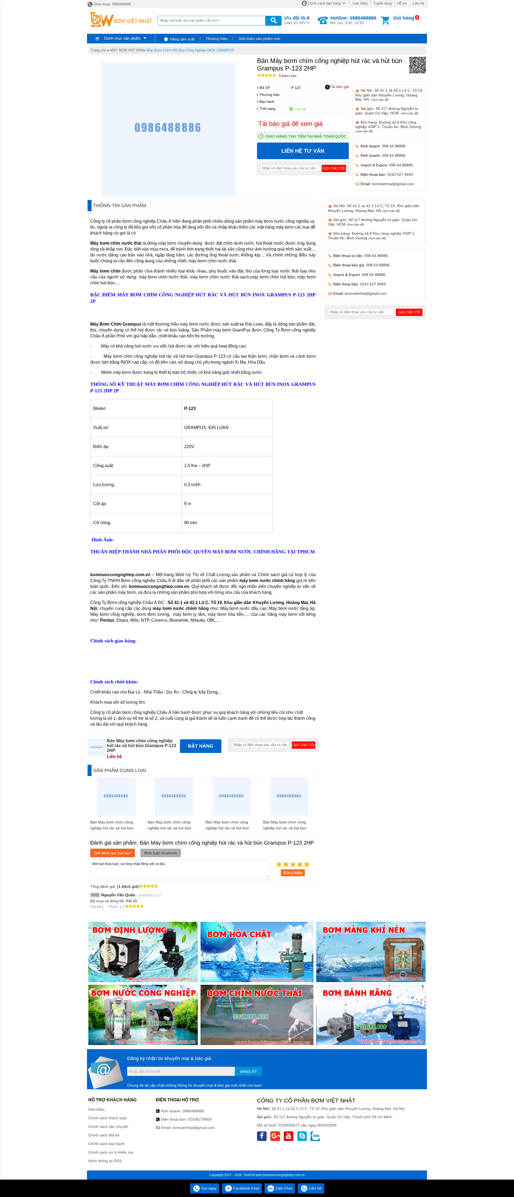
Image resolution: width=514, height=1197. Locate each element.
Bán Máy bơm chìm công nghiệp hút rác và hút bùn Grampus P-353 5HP (285, 828)
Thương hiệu (217, 38)
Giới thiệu (360, 3)
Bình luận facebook (160, 853)
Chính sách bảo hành (106, 1144)
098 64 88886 (394, 146)
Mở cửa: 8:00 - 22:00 (353, 20)
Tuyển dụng (382, 3)
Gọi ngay (208, 1188)
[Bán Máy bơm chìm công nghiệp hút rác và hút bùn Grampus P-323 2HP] (232, 814)
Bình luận (287, 75)
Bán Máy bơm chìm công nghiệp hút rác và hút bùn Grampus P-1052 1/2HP (112, 828)
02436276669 (199, 1119)
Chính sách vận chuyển (108, 1126)
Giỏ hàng (403, 18)
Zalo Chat (283, 1188)
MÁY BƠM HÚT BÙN (126, 50)
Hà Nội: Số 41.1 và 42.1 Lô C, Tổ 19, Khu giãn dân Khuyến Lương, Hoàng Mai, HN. (389, 94)
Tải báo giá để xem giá (290, 123)
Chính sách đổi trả (103, 1135)
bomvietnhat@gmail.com (393, 184)
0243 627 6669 (400, 174)
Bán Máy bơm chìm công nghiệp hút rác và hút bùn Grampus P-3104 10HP (169, 828)
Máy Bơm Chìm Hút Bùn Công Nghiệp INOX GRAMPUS (190, 50)
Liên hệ (418, 3)
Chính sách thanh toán (107, 1118)
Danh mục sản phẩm (122, 38)
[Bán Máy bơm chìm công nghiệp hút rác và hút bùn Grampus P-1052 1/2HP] (116, 814)
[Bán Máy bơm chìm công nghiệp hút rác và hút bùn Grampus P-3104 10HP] (174, 814)
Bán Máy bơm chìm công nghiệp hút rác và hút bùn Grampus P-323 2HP (227, 828)
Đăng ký (248, 1071)
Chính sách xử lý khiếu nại (110, 1152)
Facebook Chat (245, 1188)
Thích (113, 906)
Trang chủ (98, 50)
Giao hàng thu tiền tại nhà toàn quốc (306, 136)
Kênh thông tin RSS (105, 1161)
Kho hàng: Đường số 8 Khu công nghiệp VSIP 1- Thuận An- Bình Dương (388, 126)
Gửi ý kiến (293, 873)
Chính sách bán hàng (324, 3)
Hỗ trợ (402, 3)
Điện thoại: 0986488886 (112, 4)
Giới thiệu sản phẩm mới (259, 38)
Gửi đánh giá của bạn (112, 853)
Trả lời (95, 906)
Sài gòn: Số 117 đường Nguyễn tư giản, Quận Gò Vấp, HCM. (386, 110)
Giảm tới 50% (296, 20)
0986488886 (193, 1111)
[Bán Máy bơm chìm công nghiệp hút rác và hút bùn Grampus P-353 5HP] (289, 814)
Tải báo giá (339, 86)
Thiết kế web (252, 1175)
